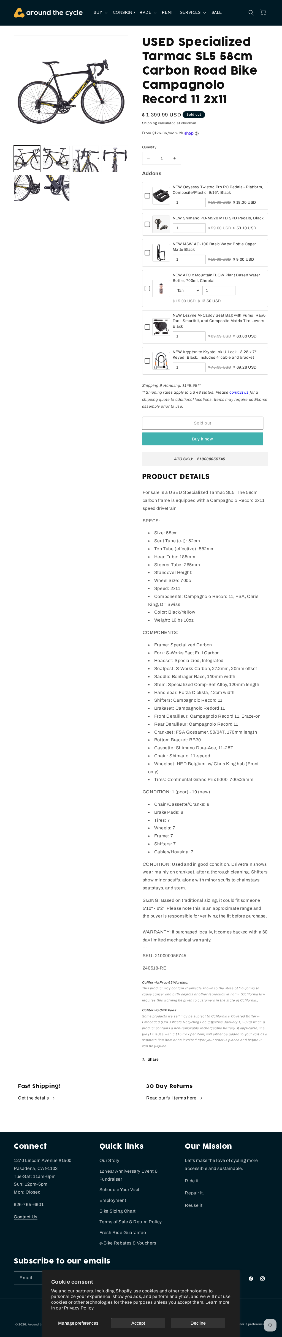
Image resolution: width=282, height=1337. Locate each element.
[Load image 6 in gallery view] (56, 188)
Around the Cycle (41, 1324)
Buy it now (202, 439)
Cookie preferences (252, 1324)
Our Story (109, 1160)
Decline (198, 1323)
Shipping (149, 123)
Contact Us (25, 1217)
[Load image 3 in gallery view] (85, 159)
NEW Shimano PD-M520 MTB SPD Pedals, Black (218, 218)
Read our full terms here (171, 1098)
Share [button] (153, 1059)
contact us (239, 392)
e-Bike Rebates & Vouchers (127, 1243)
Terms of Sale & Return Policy (130, 1221)
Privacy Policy (79, 1308)
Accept (138, 1323)
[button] (100, 12)
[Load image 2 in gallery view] (56, 159)
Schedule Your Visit (119, 1189)
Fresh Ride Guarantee (122, 1232)
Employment (112, 1200)
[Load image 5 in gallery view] (27, 188)
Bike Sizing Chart (117, 1211)
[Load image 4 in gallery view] (115, 159)
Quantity (149, 147)
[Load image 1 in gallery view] (27, 159)
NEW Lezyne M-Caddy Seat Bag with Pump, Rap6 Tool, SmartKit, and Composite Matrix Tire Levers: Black (219, 320)
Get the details (33, 1098)
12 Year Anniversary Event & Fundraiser (128, 1175)
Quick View (161, 201)
